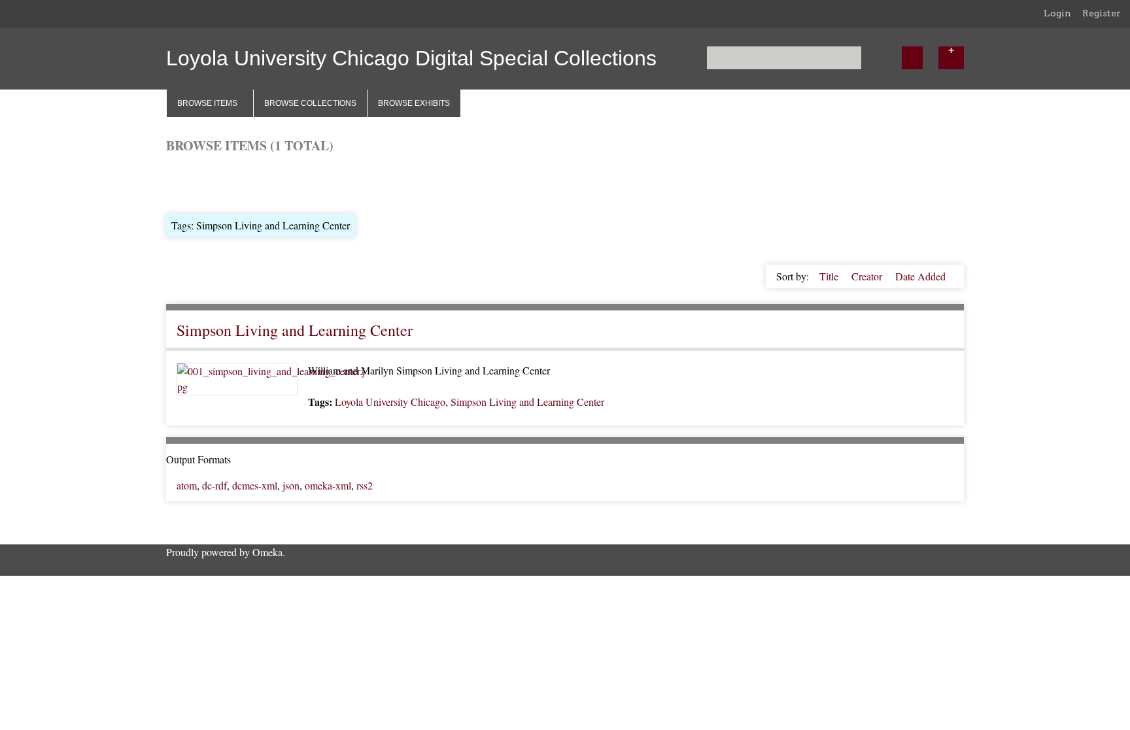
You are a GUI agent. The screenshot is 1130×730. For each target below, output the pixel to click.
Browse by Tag (255, 182)
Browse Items (207, 103)
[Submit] (912, 57)
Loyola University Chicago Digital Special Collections (411, 58)
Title (830, 276)
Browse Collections (310, 103)
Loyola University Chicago (390, 401)
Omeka (267, 552)
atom (187, 485)
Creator (868, 276)
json (291, 485)
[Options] (951, 57)
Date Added (920, 276)
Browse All (189, 182)
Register (1101, 13)
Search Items (323, 182)
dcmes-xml (254, 485)
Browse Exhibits (414, 103)
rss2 (364, 485)
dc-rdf (214, 485)
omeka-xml (328, 485)
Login (1057, 13)
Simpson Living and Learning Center (295, 330)
